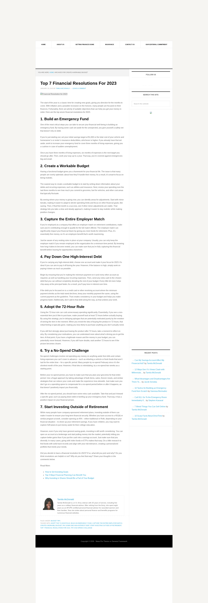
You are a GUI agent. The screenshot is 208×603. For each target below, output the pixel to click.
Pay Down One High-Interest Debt (76, 525)
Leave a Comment (79, 88)
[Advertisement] (104, 17)
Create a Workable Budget (51, 525)
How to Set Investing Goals (56, 472)
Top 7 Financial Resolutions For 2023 (78, 83)
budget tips (55, 521)
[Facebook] (144, 83)
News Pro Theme (102, 541)
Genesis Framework (119, 541)
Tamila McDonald (154, 363)
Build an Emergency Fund (81, 523)
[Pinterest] (150, 83)
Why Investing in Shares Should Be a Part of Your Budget (69, 478)
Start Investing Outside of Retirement (105, 525)
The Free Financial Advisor (104, 58)
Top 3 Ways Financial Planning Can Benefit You (65, 475)
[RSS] (156, 83)
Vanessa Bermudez (158, 391)
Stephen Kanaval (155, 400)
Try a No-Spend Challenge (81, 528)
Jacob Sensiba (150, 382)
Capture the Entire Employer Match (107, 523)
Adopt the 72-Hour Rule (60, 523)
